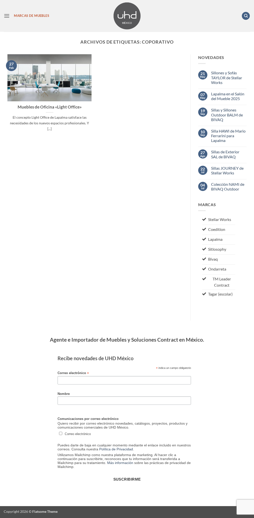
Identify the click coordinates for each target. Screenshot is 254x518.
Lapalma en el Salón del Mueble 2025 (227, 96)
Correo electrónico (73, 373)
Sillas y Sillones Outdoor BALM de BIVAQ (227, 115)
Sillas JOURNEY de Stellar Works (227, 170)
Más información (120, 463)
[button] (7, 16)
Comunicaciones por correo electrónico (88, 419)
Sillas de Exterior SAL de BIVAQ (225, 154)
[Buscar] (246, 16)
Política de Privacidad (116, 449)
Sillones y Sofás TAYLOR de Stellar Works (226, 77)
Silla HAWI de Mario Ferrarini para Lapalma (228, 136)
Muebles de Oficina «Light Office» (50, 107)
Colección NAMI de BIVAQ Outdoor (227, 186)
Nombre (64, 394)
